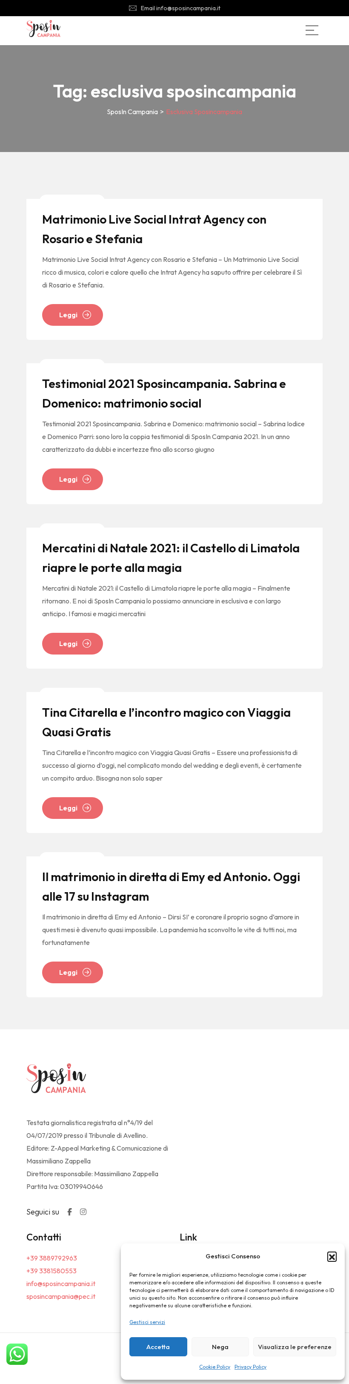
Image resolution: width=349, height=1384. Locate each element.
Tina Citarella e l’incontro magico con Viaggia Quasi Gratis (166, 722)
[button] (332, 1256)
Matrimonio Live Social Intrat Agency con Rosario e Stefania (154, 229)
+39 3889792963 (51, 1258)
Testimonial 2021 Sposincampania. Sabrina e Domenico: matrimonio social (164, 393)
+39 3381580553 (51, 1270)
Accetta (158, 1347)
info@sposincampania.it (60, 1283)
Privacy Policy (250, 1367)
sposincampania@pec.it (60, 1296)
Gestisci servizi (147, 1322)
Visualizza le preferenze (295, 1347)
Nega (220, 1347)
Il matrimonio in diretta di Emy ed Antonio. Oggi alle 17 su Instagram (171, 886)
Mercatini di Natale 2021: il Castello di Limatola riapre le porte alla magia (171, 557)
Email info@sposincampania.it (180, 8)
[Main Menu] (312, 30)
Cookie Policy (214, 1367)
